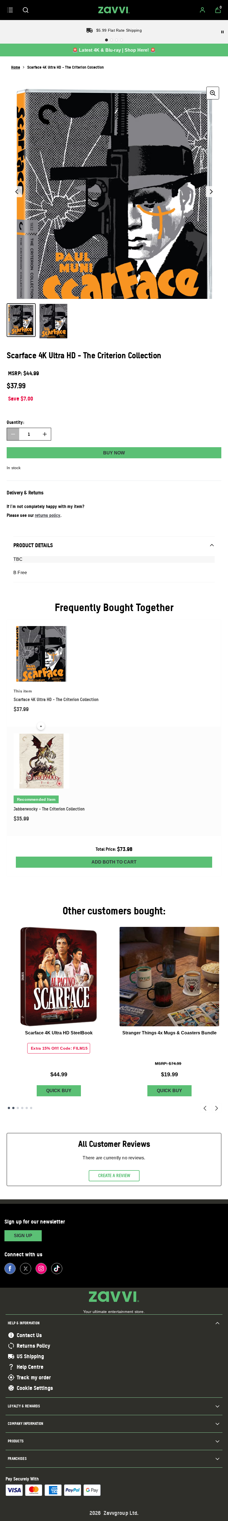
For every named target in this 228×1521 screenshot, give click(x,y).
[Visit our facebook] (10, 1268)
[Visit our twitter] (25, 1268)
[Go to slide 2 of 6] (13, 1108)
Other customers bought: (114, 910)
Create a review (114, 1175)
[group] (114, 191)
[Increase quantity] (45, 434)
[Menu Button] (10, 10)
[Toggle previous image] (16, 191)
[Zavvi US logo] (114, 10)
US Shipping (30, 1356)
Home (15, 67)
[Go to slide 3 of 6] (18, 1108)
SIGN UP (23, 1235)
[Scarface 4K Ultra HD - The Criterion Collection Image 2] (53, 321)
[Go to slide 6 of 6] (31, 1108)
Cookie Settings (35, 1388)
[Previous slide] (205, 1108)
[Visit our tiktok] (56, 1268)
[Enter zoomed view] (212, 93)
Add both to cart (114, 862)
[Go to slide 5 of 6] (27, 1108)
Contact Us (29, 1335)
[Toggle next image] (211, 191)
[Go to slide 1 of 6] (9, 1108)
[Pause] (222, 31)
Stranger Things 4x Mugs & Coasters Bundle (169, 1032)
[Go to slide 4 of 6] (22, 1108)
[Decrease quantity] (13, 434)
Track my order (34, 1377)
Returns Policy (33, 1345)
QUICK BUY (58, 1090)
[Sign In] (202, 10)
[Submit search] (25, 10)
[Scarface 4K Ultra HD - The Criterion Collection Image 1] (21, 320)
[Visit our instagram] (41, 1268)
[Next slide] (216, 1108)
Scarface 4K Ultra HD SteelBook (59, 1032)
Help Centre (30, 1367)
